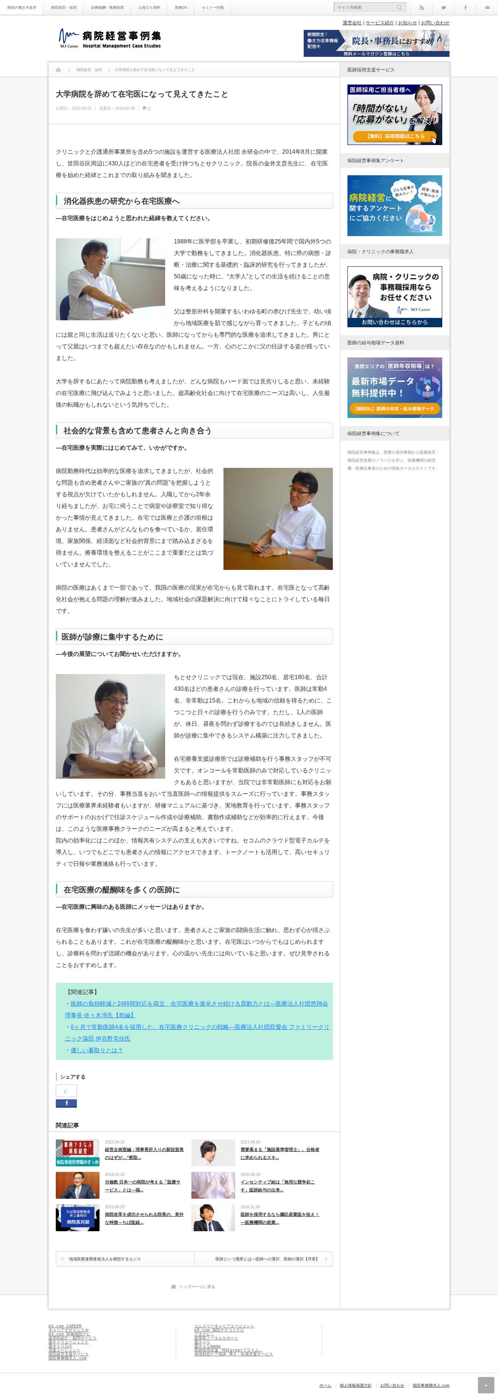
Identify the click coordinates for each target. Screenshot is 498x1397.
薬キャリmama (207, 1346)
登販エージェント (64, 1350)
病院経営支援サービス (68, 1354)
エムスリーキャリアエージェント (224, 1326)
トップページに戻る (197, 1286)
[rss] (421, 7)
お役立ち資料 (149, 7)
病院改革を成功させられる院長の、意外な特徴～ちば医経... (144, 1218)
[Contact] (487, 7)
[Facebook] (465, 7)
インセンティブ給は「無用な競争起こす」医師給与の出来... (278, 1186)
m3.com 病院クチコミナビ (219, 1330)
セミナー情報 (213, 7)
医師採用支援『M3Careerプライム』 (228, 1350)
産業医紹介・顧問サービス (72, 1338)
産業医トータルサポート (216, 1338)
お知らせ (407, 23)
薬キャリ (202, 1342)
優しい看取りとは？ (97, 1050)
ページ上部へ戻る (486, 1385)
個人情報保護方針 (356, 1385)
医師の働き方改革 (21, 7)
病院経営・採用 (64, 7)
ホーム (325, 1385)
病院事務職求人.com (67, 1358)
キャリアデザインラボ (68, 1330)
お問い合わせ (435, 23)
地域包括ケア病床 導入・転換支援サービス (233, 1354)
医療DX (181, 7)
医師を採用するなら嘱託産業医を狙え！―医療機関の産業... (280, 1218)
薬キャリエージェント (68, 1342)
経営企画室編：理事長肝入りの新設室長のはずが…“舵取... (144, 1153)
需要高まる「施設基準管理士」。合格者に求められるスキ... (280, 1153)
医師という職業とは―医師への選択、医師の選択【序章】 (267, 1259)
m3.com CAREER (65, 1326)
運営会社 (352, 23)
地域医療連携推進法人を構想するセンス (105, 1259)
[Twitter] (443, 7)
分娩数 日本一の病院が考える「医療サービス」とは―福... (142, 1186)
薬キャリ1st (60, 1346)
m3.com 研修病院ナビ (69, 1334)
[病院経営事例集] (109, 39)
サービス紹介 (380, 23)
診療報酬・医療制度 (107, 7)
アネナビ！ (204, 1334)
